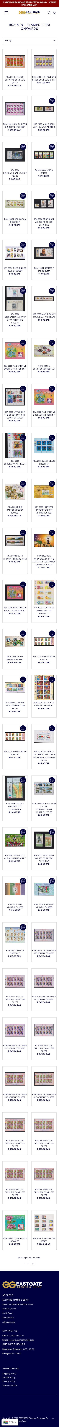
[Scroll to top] (53, 1419)
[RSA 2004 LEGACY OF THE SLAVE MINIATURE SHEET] (15, 687)
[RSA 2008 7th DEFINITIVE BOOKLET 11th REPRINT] (15, 592)
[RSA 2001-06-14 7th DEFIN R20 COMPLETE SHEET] (15, 1030)
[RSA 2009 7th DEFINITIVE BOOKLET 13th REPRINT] (15, 350)
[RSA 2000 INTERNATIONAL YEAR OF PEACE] (15, 154)
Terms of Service (9, 1385)
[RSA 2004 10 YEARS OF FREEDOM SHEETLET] (44, 687)
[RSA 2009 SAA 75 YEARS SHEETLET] (44, 445)
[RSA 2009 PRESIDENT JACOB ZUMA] (44, 252)
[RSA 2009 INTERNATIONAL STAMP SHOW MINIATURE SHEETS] (15, 298)
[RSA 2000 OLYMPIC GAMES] (44, 154)
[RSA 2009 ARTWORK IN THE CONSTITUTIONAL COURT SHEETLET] (15, 396)
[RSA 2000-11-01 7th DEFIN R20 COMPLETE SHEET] (44, 935)
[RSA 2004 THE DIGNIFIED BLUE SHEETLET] (15, 252)
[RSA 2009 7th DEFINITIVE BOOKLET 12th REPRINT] (44, 396)
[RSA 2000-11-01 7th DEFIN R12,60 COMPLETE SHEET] (44, 61)
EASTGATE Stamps (27, 1418)
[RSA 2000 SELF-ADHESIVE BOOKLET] (15, 1223)
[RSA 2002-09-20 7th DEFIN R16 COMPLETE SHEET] (15, 61)
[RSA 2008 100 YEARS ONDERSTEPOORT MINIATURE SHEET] (44, 491)
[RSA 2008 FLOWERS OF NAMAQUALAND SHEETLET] (44, 592)
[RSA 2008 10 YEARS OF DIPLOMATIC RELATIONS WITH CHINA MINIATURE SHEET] (44, 736)
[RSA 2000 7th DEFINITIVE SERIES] (44, 1223)
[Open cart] (54, 12)
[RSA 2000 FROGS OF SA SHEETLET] (15, 203)
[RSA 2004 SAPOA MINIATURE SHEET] (15, 641)
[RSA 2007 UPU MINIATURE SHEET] (15, 889)
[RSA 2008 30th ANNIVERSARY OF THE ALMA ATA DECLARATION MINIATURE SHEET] (44, 540)
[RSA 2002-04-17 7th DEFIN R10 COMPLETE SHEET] (15, 1125)
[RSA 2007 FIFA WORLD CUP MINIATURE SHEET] (15, 840)
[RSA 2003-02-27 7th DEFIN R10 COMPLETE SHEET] (44, 1125)
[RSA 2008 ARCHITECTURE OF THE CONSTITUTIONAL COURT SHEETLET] (44, 788)
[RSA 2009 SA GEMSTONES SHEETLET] (44, 350)
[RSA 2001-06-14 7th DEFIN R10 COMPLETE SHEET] (15, 1079)
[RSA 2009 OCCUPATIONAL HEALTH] (15, 445)
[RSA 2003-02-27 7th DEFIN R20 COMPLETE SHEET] (15, 981)
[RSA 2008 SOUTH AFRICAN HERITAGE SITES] (15, 540)
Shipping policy (9, 1373)
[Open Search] (49, 12)
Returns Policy (8, 1377)
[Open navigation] (8, 13)
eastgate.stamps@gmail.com (21, 1340)
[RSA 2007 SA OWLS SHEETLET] (15, 935)
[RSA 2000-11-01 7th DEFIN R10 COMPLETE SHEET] (44, 1079)
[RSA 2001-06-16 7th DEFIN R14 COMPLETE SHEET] (15, 108)
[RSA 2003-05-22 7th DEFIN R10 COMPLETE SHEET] (15, 1174)
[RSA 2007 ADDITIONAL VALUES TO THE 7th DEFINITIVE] (44, 840)
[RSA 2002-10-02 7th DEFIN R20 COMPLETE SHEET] (44, 981)
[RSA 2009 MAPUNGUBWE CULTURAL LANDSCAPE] (44, 298)
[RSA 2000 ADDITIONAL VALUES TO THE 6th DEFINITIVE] (44, 203)
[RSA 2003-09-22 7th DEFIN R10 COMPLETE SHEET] (44, 1174)
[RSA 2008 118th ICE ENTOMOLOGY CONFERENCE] (15, 788)
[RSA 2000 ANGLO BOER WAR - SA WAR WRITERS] (44, 108)
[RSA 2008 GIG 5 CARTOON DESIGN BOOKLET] (15, 491)
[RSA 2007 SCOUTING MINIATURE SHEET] (44, 889)
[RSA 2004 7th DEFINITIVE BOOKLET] (44, 641)
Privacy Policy (8, 1381)
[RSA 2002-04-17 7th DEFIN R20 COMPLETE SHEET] (44, 1030)
